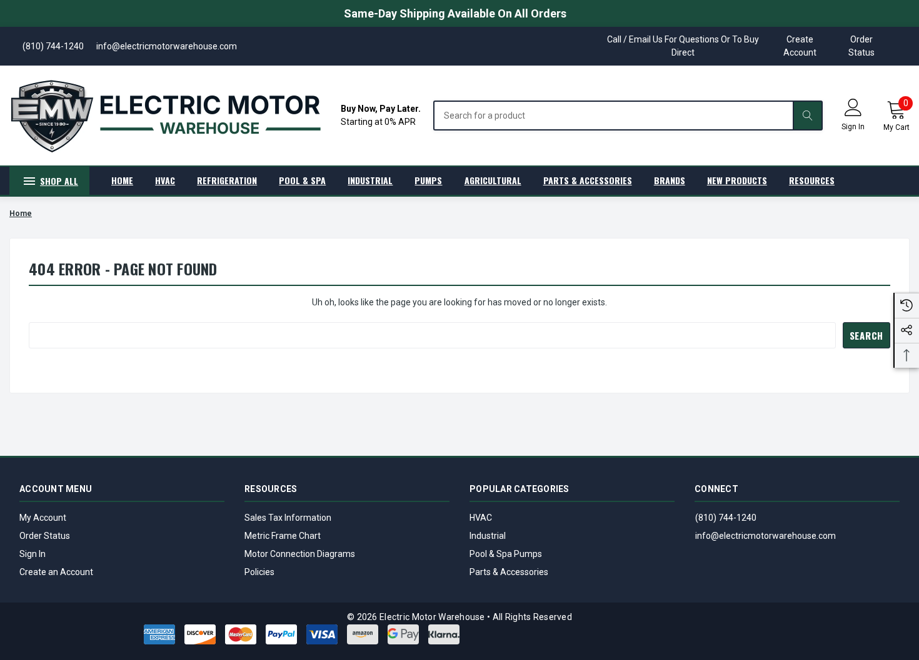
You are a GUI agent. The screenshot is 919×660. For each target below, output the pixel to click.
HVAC (481, 518)
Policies (259, 572)
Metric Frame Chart (282, 536)
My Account (42, 518)
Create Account (799, 45)
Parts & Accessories (509, 572)
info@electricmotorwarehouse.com (765, 536)
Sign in (853, 127)
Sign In (32, 554)
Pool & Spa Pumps (506, 554)
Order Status (861, 45)
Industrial (488, 536)
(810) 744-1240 (725, 518)
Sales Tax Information (287, 518)
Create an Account (56, 572)
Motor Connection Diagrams (299, 554)
